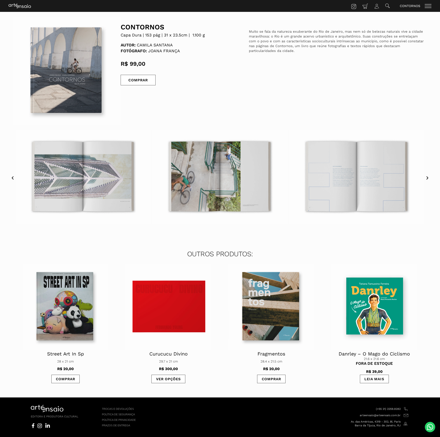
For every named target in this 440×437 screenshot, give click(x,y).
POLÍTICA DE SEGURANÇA (118, 414)
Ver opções (65, 379)
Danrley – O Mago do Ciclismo (271, 354)
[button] (387, 6)
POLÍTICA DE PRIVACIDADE (119, 419)
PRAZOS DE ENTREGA (116, 425)
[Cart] (365, 6)
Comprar (138, 80)
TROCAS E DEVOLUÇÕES (118, 408)
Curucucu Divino (65, 354)
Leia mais (271, 379)
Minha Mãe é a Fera (374, 354)
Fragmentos (168, 354)
